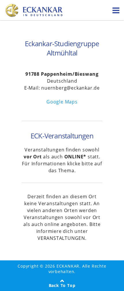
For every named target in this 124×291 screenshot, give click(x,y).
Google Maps (62, 102)
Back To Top (62, 285)
